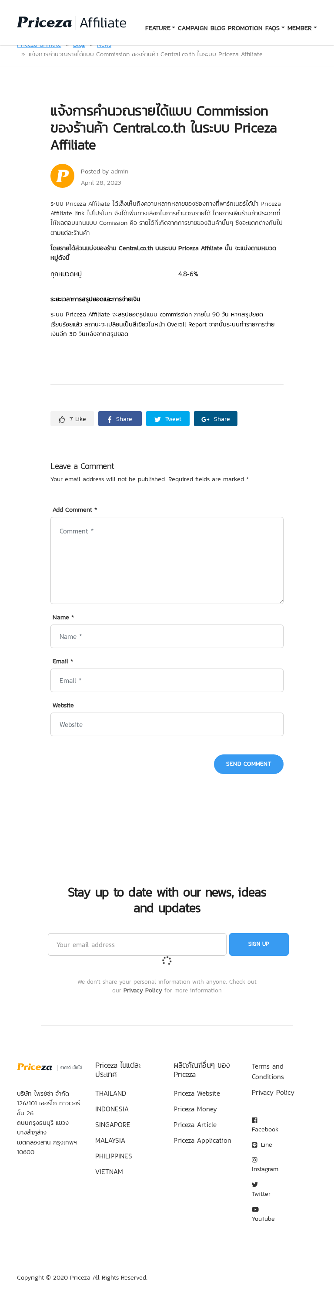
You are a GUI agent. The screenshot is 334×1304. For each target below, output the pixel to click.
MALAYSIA (110, 1140)
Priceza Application (202, 1140)
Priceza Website (197, 1093)
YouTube (263, 1218)
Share (123, 419)
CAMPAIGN (193, 28)
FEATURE (157, 28)
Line (265, 1144)
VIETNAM (109, 1171)
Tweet (172, 419)
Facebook (265, 1129)
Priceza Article (195, 1124)
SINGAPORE (112, 1124)
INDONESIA (112, 1109)
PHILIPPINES (113, 1156)
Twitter (261, 1194)
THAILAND (110, 1093)
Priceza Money (195, 1109)
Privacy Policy (143, 990)
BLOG (217, 28)
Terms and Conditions (268, 1071)
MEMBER (299, 28)
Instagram (265, 1169)
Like (78, 419)
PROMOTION (245, 28)
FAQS (272, 28)
